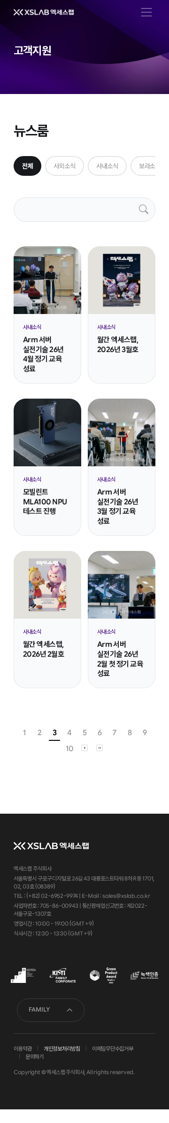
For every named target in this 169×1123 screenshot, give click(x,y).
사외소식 (65, 166)
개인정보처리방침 (62, 1048)
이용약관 (23, 1048)
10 (69, 748)
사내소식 (107, 166)
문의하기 (34, 1056)
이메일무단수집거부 (112, 1048)
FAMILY (39, 1009)
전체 (27, 166)
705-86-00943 (59, 906)
